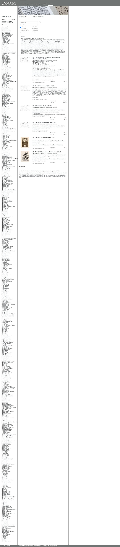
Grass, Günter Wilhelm (7, 164)
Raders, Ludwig (5, 393)
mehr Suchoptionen (59, 22)
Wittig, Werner (5, 527)
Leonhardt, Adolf (5, 305)
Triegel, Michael (5, 483)
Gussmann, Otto (5, 179)
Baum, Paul (4, 46)
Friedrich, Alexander (6, 142)
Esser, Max (4, 124)
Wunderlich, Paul (5, 532)
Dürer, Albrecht (5, 112)
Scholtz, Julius (5, 433)
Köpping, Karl (5, 277)
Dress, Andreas (5, 109)
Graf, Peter (4, 163)
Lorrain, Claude (5, 322)
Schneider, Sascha (6, 432)
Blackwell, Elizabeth (6, 62)
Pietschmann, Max (6, 382)
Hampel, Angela (5, 187)
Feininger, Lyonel (5, 125)
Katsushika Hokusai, (6, 253)
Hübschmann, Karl (6, 233)
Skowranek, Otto (5, 455)
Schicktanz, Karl (5, 423)
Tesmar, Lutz (4, 472)
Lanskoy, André (5, 297)
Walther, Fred (5, 510)
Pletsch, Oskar (5, 385)
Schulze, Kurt (5, 445)
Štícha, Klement (5, 467)
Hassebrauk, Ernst (6, 192)
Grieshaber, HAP (5, 165)
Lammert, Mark (5, 293)
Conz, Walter (4, 92)
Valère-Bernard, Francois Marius (9, 496)
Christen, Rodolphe (6, 87)
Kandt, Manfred (5, 249)
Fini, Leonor (4, 133)
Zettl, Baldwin (5, 537)
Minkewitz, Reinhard (6, 343)
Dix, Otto (4, 105)
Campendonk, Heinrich (7, 80)
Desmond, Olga (5, 100)
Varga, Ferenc (5, 497)
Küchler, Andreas (5, 284)
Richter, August (5, 402)
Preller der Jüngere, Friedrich (8, 388)
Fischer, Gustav (5, 134)
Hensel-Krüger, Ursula (6, 200)
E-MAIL (9, 545)
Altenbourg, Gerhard (6, 36)
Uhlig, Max (4, 488)
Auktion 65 (24, 26)
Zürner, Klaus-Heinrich (7, 541)
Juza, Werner (5, 245)
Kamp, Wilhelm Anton (6, 248)
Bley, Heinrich (5, 63)
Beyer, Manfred (5, 60)
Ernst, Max (4, 123)
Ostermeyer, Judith (6, 371)
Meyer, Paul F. (5, 340)
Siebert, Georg (5, 453)
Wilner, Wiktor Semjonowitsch (8, 525)
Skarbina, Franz (5, 454)
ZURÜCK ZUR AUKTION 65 (9, 19)
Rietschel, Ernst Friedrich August (9, 407)
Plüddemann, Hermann (7, 386)
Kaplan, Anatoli (5, 251)
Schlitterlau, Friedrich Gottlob (8, 427)
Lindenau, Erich (5, 317)
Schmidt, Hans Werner (7, 428)
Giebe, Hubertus (5, 155)
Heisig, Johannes (5, 197)
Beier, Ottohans (5, 51)
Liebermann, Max (5, 311)
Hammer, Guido (5, 186)
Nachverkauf (24, 28)
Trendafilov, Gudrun (6, 482)
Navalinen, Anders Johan (7, 362)
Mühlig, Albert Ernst (6, 349)
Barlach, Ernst (5, 44)
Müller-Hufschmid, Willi (7, 352)
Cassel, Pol (4, 84)
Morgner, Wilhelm (5, 347)
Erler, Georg (4, 122)
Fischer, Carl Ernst (6, 135)
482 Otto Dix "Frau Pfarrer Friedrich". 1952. (44, 137)
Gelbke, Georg (5, 151)
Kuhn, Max (4, 287)
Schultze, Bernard (6, 443)
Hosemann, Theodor (6, 231)
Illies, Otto (4, 236)
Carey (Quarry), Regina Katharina (9, 81)
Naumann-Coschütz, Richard (8, 361)
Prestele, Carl (5, 389)
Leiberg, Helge (5, 301)
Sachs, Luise (4, 418)
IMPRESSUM (46, 545)
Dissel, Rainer (5, 104)
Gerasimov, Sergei (6, 153)
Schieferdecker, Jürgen (7, 424)
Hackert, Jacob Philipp (7, 180)
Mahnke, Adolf (5, 324)
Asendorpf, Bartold (6, 40)
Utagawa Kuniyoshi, (6, 494)
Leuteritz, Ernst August (7, 307)
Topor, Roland (5, 477)
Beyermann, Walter (6, 61)
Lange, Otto (4, 294)
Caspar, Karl (4, 82)
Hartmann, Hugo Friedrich (7, 191)
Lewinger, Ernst (5, 309)
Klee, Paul (4, 267)
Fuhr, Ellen (4, 144)
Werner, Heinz (5, 520)
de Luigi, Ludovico (6, 99)
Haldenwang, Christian (7, 184)
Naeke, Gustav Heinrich (7, 356)
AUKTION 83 (44, 4)
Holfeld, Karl (4, 225)
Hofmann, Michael (6, 220)
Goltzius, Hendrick (6, 162)
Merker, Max (4, 332)
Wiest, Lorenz (5, 521)
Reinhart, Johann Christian (7, 395)
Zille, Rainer (4, 538)
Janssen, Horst (5, 242)
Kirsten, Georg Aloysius (7, 264)
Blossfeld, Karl (5, 64)
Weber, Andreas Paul (6, 516)
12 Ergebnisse (35, 26)
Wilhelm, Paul (5, 524)
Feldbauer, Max (5, 126)
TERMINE (23, 4)
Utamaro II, (4, 495)
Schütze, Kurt (5, 447)
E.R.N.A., (4, 114)
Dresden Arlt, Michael (6, 108)
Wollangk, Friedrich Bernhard (8, 531)
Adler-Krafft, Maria (6, 30)
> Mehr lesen (35, 78)
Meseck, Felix (5, 334)
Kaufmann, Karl (5, 255)
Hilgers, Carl (4, 210)
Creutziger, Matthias (6, 95)
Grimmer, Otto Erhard (6, 167)
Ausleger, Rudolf (5, 41)
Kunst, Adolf (4, 289)
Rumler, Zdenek (5, 416)
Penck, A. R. (4, 375)
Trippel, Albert (5, 484)
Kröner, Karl (4, 282)
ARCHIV (50, 4)
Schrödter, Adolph (5, 439)
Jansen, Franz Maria (6, 241)
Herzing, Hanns (5, 207)
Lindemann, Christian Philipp (8, 315)
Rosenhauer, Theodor (6, 413)
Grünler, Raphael (5, 174)
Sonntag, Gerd (5, 457)
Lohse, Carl (4, 320)
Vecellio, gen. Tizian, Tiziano (8, 498)
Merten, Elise (4, 333)
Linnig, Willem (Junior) (6, 319)
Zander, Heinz (5, 535)
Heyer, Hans (4, 209)
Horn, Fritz (4, 230)
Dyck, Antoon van (5, 113)
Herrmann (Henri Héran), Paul (8, 206)
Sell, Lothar (4, 452)
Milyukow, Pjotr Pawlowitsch (8, 342)
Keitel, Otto (4, 257)
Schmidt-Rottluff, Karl (6, 430)
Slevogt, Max (4, 456)
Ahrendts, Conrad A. (6, 31)
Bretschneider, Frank (6, 76)
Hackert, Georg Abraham (7, 181)
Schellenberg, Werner (6, 421)
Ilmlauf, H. (4, 237)
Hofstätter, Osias (5, 222)
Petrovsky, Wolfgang (6, 377)
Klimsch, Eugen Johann (7, 268)
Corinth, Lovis (5, 93)
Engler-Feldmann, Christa (7, 120)
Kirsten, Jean (5, 265)
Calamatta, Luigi (5, 79)
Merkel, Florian (5, 331)
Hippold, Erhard (5, 214)
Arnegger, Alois (5, 38)
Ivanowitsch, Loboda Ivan (7, 239)
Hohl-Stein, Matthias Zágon (7, 224)
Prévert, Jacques (5, 390)
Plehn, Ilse (4, 383)
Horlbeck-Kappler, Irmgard (7, 229)
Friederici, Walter (5, 141)
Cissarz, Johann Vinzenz (7, 88)
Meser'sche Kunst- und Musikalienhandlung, (7, 336)
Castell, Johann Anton (6, 85)
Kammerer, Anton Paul (6, 247)
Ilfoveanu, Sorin (5, 235)
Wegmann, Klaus (5, 517)
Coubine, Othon (5, 94)
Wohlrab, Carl (5, 529)
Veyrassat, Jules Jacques (7, 499)
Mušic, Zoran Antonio (6, 354)
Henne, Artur (4, 198)
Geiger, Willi (4, 150)
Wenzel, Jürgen (5, 519)
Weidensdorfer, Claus (6, 518)
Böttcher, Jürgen (5, 72)
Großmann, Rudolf (6, 168)
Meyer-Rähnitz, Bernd (6, 341)
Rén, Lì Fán (4, 397)
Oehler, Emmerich (6, 366)
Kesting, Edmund (5, 258)
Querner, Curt (5, 392)
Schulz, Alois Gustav (6, 444)
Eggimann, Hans (5, 116)
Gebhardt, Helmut (5, 149)
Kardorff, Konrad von (6, 252)
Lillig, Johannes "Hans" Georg (8, 313)
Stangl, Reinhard (5, 461)
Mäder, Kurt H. (5, 323)
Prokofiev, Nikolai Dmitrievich (8, 391)
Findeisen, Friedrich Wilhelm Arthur (9, 132)
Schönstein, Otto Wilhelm (7, 435)
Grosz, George (5, 169)
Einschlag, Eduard (6, 118)
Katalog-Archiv (25, 31)
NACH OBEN (22, 166)
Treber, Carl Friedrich (6, 480)
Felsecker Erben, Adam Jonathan (9, 128)
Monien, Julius (5, 346)
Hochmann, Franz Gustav (7, 216)
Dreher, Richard (5, 106)
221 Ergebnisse (35, 31)
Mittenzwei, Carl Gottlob (7, 345)
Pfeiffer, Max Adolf (5, 379)
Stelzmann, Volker (6, 465)
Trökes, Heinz (5, 486)
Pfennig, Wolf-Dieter (6, 380)
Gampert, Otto (5, 147)
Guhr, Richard (5, 177)
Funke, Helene (5, 145)
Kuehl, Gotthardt (5, 285)
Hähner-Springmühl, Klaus (7, 183)
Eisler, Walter (4, 119)
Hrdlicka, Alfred (5, 232)
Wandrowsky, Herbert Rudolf (8, 513)
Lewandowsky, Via (6, 308)
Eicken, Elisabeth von (6, 117)
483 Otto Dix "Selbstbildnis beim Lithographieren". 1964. (47, 151)
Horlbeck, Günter (5, 228)
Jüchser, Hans (5, 244)
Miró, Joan (4, 344)
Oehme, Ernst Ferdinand (7, 368)
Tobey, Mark (4, 475)
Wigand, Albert (5, 523)
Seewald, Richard (5, 450)
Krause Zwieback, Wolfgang (8, 279)
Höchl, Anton (4, 215)
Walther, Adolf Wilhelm (6, 511)
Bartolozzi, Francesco (6, 45)
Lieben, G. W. (5, 310)
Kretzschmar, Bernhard (7, 281)
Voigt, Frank (4, 502)
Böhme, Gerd (5, 66)
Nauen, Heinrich (5, 359)
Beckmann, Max (5, 48)
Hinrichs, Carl (5, 212)
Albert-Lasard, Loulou (6, 33)
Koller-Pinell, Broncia (6, 274)
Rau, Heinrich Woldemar (7, 394)
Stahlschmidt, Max (6, 459)
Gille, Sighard (5, 156)
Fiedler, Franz (5, 129)
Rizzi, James (4, 409)
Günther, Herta (5, 178)
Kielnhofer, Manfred (6, 259)
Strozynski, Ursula (6, 468)
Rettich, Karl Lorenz (6, 398)
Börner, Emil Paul (5, 70)
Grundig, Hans (5, 171)
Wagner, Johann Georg (7, 507)
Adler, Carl (4, 29)
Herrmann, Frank (5, 205)
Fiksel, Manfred (5, 130)
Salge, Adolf (4, 420)
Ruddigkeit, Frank (5, 414)
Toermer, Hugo (5, 476)
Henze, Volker (5, 202)
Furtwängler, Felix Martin (7, 146)
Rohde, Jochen (5, 412)
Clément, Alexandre (6, 91)
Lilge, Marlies (4, 312)
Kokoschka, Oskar (6, 272)
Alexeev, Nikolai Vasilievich (7, 34)
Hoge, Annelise (5, 223)
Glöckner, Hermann (6, 161)
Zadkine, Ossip (5, 533)
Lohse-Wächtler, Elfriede (7, 321)
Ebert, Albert (4, 115)
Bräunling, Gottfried (6, 73)
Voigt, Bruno (4, 503)
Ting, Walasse (5, 474)
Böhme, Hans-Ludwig (6, 67)
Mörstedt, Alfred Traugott (7, 348)
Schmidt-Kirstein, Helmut (7, 429)
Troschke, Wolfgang (6, 487)
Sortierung (7, 21)
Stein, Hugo (4, 463)
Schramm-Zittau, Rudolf (7, 437)
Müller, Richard (5, 350)
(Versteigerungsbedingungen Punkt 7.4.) (51, 171)
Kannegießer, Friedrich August (8, 250)
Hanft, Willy (4, 188)
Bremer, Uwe (4, 74)
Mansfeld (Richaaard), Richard (8, 325)
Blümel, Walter (5, 65)
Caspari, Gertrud (5, 83)
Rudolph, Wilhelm (5, 415)
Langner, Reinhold (6, 295)
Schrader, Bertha (5, 436)
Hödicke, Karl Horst (6, 217)
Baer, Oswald (5, 42)
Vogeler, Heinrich (5, 500)
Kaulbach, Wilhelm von (7, 256)
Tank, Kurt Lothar (5, 469)
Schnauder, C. (5, 431)
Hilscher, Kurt (5, 211)
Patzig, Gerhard (5, 373)
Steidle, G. (4, 462)
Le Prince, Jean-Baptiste (7, 299)
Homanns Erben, (5, 227)
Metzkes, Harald (5, 338)
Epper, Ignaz (4, 121)
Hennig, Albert (5, 199)
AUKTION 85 (30, 4)
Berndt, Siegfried (5, 56)
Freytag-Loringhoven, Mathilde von (9, 140)
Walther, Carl (4, 512)
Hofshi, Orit (4, 221)
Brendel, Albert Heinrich (7, 75)
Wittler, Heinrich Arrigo (6, 528)
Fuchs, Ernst (4, 143)
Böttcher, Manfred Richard (7, 71)
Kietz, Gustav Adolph (6, 260)
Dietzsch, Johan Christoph (7, 103)
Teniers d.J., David (6, 471)
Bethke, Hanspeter (6, 58)
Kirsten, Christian (5, 263)
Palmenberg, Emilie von (7, 372)
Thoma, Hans (5, 473)
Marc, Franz (4, 327)
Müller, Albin (4, 351)
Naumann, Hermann (6, 360)
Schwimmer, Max (5, 449)
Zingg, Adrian (4, 539)
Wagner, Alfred (5, 508)
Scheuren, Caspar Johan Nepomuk (9, 422)
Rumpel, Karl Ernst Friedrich (8, 417)
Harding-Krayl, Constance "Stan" (9, 189)
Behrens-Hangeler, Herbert (7, 50)
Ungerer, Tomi (5, 490)
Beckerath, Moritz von (6, 47)
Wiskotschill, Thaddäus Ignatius (8, 526)
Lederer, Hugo (5, 300)
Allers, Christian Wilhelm (7, 35)
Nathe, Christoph (5, 358)
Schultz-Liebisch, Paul (6, 442)
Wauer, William (5, 515)
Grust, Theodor (5, 175)
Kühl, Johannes (5, 286)
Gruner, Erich (5, 173)
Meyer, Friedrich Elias (6, 339)
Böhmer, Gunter (5, 68)
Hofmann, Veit (5, 219)
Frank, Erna (4, 139)
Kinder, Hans (4, 261)
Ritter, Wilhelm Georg (6, 408)
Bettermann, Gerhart (6, 59)
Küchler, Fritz (5, 283)
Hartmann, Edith (5, 190)
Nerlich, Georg (5, 363)
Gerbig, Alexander (6, 154)
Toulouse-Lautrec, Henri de (8, 479)
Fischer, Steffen (5, 136)
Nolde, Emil (4, 365)
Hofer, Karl (4, 218)
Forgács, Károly (5, 137)
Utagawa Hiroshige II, (6, 492)
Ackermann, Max (5, 26)
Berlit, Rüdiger (5, 55)
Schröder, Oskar (5, 438)
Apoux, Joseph (5, 37)
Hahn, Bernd (4, 182)
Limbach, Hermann (6, 314)
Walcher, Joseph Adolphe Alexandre (9, 509)
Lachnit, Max (4, 292)
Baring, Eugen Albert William (8, 43)
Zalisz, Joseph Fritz (6, 534)
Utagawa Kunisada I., (6, 493)
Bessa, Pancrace (5, 57)
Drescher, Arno (5, 107)
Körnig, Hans (4, 278)
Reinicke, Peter (5, 396)
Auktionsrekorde (25, 30)
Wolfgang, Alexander (6, 530)
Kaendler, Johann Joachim (7, 246)
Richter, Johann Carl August (8, 405)
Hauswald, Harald (5, 194)
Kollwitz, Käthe (5, 276)
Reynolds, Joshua (6, 400)
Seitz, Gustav (5, 451)
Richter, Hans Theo (6, 401)
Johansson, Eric (5, 243)
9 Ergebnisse (35, 28)
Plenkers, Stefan (5, 384)
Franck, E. (4, 138)
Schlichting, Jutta (5, 426)
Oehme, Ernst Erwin (6, 367)
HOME (3, 545)
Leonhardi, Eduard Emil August (8, 304)
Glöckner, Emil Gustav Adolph (8, 160)
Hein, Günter (4, 196)
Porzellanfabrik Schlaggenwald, (8, 387)
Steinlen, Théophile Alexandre (8, 464)
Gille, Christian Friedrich (7, 157)
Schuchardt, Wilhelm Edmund (8, 441)
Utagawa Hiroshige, (6, 491)
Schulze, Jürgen (5, 446)
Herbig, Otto (4, 203)
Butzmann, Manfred (6, 78)
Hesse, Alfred (5, 208)
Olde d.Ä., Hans (5, 369)
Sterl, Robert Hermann (7, 466)
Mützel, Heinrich (5, 355)
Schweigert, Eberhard (6, 448)
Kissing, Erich (5, 266)
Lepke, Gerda (5, 306)
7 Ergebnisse (35, 30)
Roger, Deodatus (5, 410)
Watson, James (5, 514)
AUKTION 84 (37, 4)
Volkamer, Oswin (5, 505)
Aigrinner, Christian (6, 32)
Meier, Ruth (4, 330)
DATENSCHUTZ (53, 545)
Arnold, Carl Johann (6, 39)
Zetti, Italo (4, 536)
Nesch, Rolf (4, 364)
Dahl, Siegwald (5, 97)
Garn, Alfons (4, 148)
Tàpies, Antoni (5, 470)
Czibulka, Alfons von (6, 96)
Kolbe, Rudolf (5, 273)
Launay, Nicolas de (6, 298)
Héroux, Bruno (5, 204)
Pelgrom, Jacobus (6, 374)
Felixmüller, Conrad (6, 127)
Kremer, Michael (5, 280)
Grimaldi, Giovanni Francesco (8, 166)
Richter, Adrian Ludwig (6, 404)
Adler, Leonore (5, 27)
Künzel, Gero (5, 290)
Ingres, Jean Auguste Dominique (9, 238)
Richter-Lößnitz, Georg (7, 406)
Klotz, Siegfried (5, 270)
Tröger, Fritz (4, 485)
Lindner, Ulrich (5, 318)
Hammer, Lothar (5, 185)
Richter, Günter (5, 403)
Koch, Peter (4, 271)
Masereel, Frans (5, 328)
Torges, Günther (5, 478)
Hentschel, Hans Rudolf (7, 201)
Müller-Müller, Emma (6, 353)
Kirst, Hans (4, 262)
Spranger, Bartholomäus (7, 458)
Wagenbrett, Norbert (6, 506)
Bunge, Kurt (4, 77)
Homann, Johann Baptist (7, 226)
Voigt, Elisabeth (5, 504)
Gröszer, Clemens (6, 170)
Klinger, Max (4, 269)
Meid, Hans (4, 329)
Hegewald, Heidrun (6, 195)
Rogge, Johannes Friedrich (8, 411)
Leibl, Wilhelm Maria (6, 302)
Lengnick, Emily (5, 303)
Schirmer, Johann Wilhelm (7, 425)
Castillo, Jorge (5, 86)
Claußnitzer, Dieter (6, 89)
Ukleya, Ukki (4, 489)
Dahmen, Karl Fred (6, 98)
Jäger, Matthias (5, 240)
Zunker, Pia (4, 540)
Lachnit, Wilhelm (5, 291)
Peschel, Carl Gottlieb (6, 376)
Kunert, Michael (5, 288)
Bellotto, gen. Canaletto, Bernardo (9, 52)
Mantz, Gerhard (5, 326)
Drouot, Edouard (5, 111)
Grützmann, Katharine (6, 176)
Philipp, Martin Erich (6, 381)
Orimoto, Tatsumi (5, 370)
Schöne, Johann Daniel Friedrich (9, 434)
